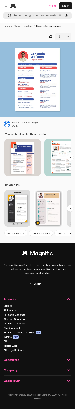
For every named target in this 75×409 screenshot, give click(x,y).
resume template (41, 233)
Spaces (8, 305)
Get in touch (12, 381)
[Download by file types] (67, 36)
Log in (65, 5)
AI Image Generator (15, 314)
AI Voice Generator (14, 323)
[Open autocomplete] (8, 15)
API (6, 341)
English (37, 283)
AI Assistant (10, 310)
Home (7, 26)
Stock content (12, 328)
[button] (37, 284)
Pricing (52, 5)
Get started (11, 360)
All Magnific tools (14, 350)
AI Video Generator (15, 319)
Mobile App (10, 345)
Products (10, 299)
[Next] (70, 157)
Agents (11, 337)
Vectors (28, 26)
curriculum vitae (15, 233)
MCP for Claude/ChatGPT (22, 332)
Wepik (15, 126)
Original (23, 49)
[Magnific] (37, 254)
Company (10, 370)
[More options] (40, 36)
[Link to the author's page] (7, 124)
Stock (17, 26)
